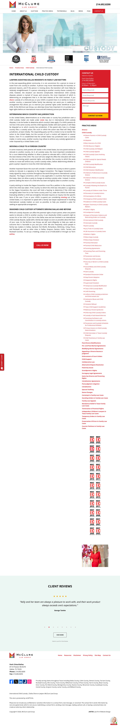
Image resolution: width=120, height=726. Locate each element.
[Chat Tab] (60, 363)
